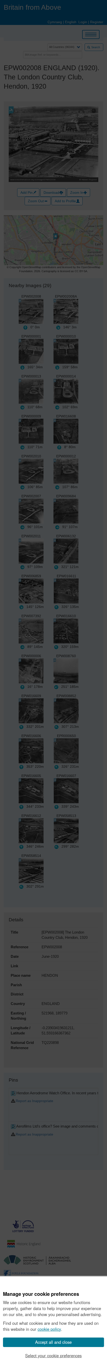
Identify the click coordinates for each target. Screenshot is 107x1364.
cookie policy (49, 1329)
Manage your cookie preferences (41, 1294)
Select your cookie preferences (53, 1356)
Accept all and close (53, 1342)
